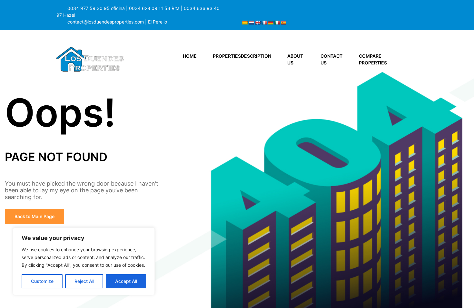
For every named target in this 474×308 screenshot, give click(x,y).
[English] (258, 22)
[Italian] (277, 22)
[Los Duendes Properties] (89, 59)
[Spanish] (283, 22)
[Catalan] (245, 22)
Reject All (84, 281)
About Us (295, 59)
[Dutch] (251, 22)
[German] (270, 22)
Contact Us (331, 59)
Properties (242, 56)
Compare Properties (373, 59)
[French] (264, 22)
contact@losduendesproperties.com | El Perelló (117, 21)
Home (190, 56)
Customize (42, 281)
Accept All (126, 281)
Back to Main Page (34, 216)
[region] (84, 261)
